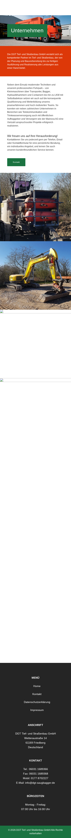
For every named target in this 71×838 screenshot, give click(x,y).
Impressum (37, 710)
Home (37, 686)
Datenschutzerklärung (37, 702)
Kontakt (16, 162)
